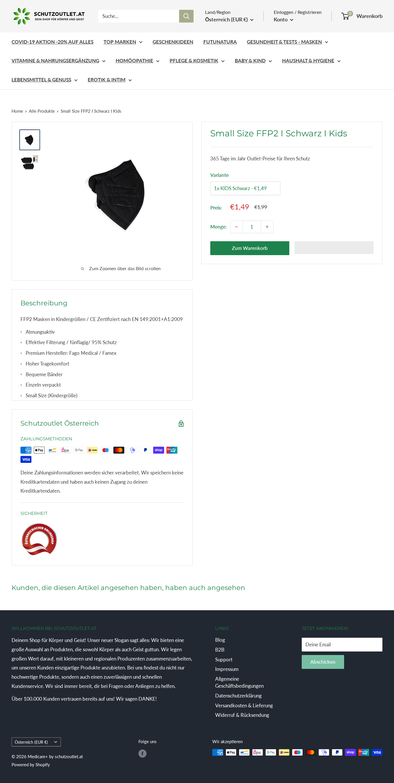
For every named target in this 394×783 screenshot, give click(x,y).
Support (223, 659)
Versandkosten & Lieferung (244, 705)
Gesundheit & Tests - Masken (284, 42)
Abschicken (322, 662)
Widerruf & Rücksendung (242, 715)
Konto (281, 19)
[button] (334, 247)
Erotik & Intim (106, 80)
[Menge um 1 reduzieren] (236, 227)
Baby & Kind (250, 60)
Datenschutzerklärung (238, 696)
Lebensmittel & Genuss (41, 80)
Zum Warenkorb (250, 248)
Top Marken (120, 42)
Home (17, 111)
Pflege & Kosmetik (194, 60)
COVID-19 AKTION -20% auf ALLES (52, 42)
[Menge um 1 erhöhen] (267, 227)
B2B (219, 650)
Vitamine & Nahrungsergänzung (55, 60)
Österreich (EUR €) (31, 742)
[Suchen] (186, 16)
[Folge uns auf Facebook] (142, 753)
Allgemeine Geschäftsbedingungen (239, 682)
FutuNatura (220, 42)
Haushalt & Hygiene (308, 60)
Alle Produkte (42, 111)
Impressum (227, 669)
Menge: (218, 227)
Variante (219, 175)
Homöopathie (134, 60)
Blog (220, 640)
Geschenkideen (173, 42)
